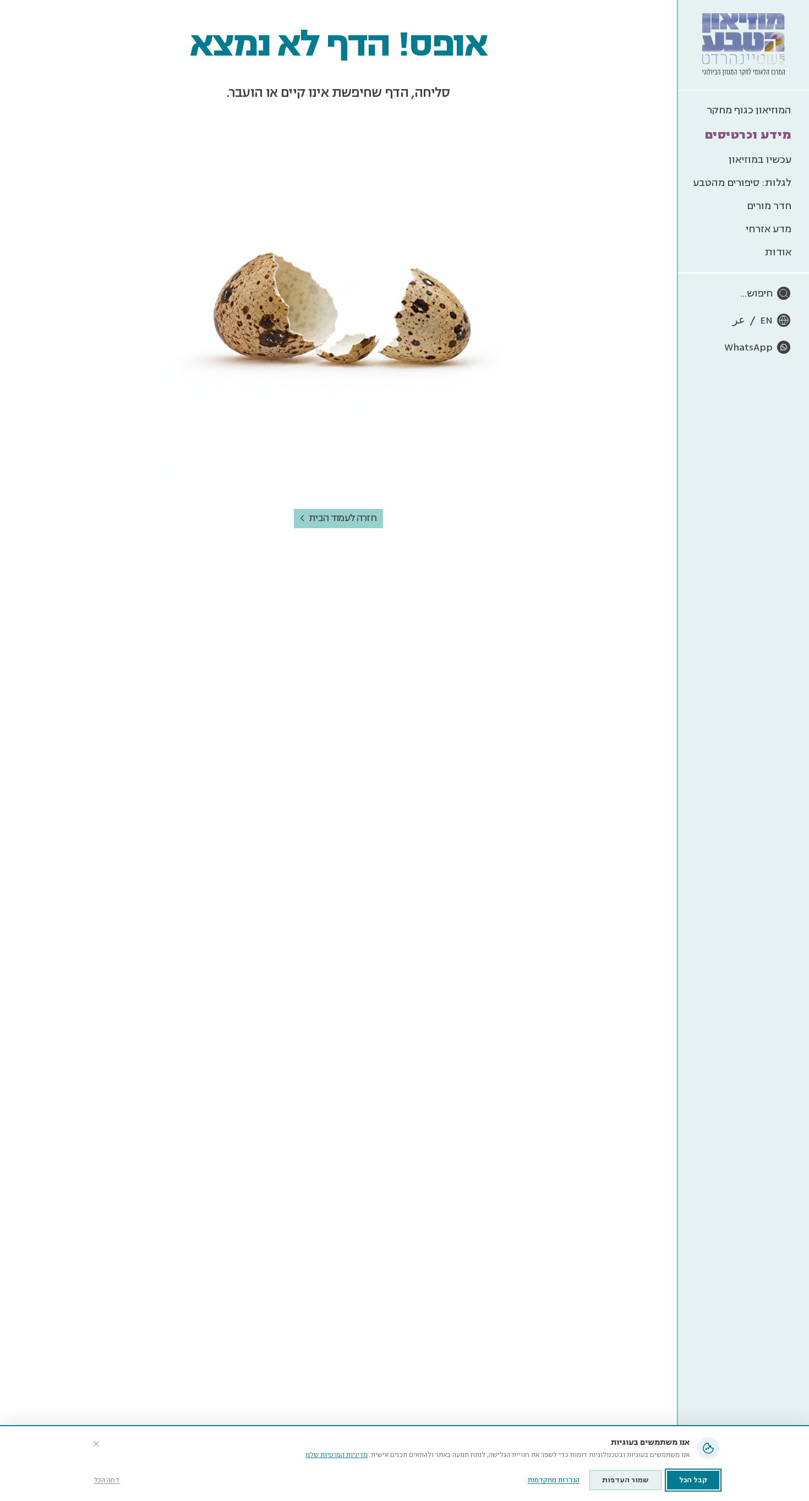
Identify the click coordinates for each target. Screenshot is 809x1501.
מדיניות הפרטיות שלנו (336, 1455)
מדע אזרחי (768, 229)
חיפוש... (756, 293)
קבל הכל (693, 1480)
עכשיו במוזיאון (760, 159)
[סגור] (96, 1443)
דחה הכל (106, 1480)
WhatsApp (748, 347)
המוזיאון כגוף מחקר (749, 110)
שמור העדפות (625, 1480)
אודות (778, 252)
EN (766, 320)
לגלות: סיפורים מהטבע (742, 183)
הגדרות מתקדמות (554, 1480)
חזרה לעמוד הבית (342, 518)
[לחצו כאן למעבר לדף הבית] (743, 44)
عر (739, 320)
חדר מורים (769, 206)
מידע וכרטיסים (748, 135)
